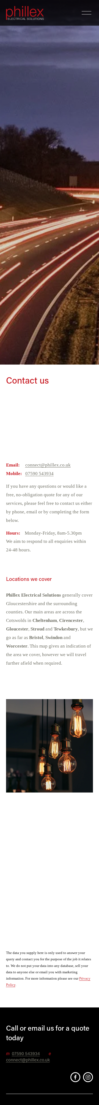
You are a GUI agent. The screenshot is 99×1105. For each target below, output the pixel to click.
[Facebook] (75, 1077)
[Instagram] (88, 1077)
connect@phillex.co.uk (28, 1060)
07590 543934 (26, 1053)
